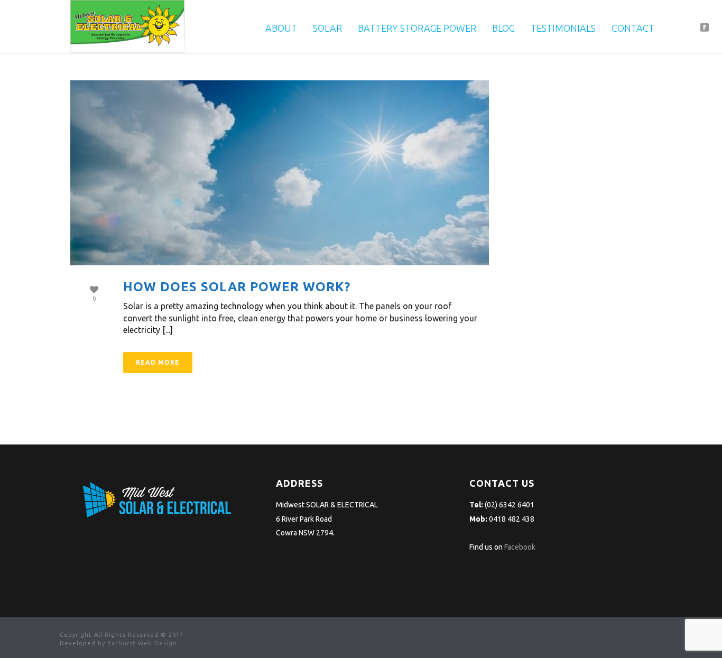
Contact (633, 28)
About (281, 28)
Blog (503, 28)
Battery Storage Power (417, 28)
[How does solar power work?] (279, 172)
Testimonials (563, 28)
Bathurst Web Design (142, 643)
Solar (327, 28)
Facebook (519, 547)
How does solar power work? (236, 287)
